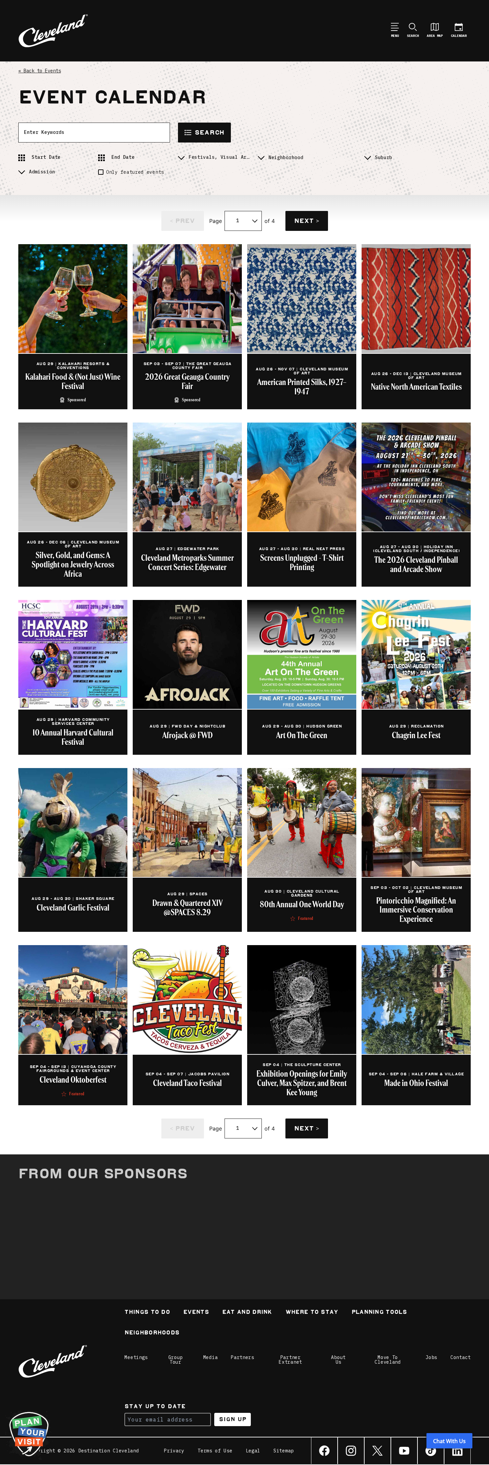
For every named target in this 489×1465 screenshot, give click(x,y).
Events (196, 1313)
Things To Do (147, 1313)
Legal (253, 1450)
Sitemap (283, 1450)
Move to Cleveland (388, 1359)
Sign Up (232, 1419)
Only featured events (135, 172)
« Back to (39, 70)
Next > (306, 221)
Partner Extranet (290, 1359)
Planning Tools (379, 1313)
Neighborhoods (151, 1333)
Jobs (431, 1357)
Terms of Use (215, 1450)
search (209, 132)
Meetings (136, 1357)
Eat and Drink (247, 1313)
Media (210, 1357)
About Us (338, 1359)
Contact (460, 1357)
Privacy (174, 1450)
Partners (242, 1357)
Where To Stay (311, 1313)
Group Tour (175, 1359)
